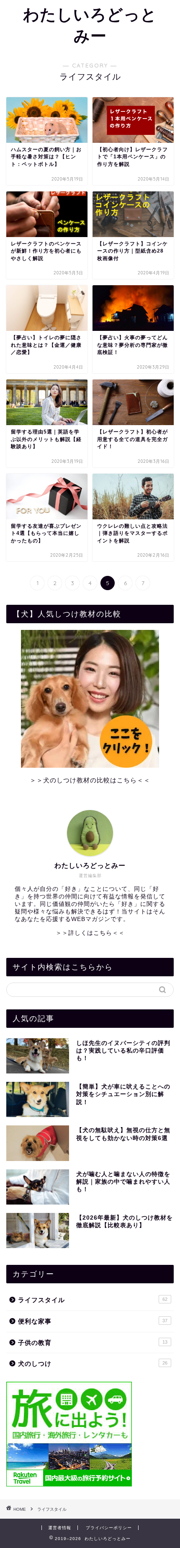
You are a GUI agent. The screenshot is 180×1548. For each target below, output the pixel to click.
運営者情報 (59, 1527)
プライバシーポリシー (109, 1527)
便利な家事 (92, 1321)
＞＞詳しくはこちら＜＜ (90, 933)
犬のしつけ (92, 1363)
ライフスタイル (92, 1299)
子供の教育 (92, 1342)
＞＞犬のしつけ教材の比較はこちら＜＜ (90, 780)
